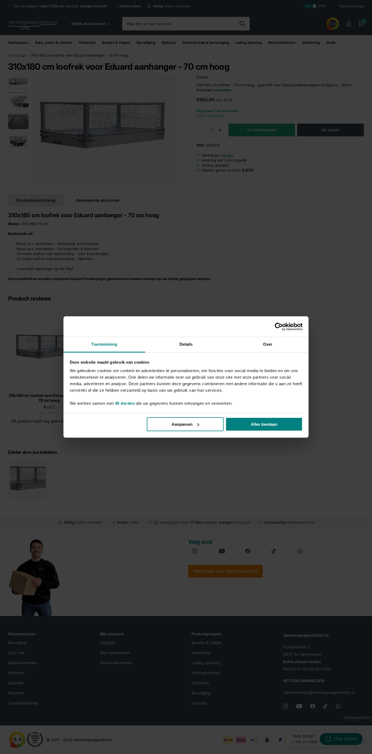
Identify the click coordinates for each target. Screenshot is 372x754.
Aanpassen (182, 424)
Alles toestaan (264, 424)
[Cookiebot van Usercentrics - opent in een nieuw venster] (279, 327)
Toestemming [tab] (104, 344)
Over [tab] (267, 344)
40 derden (125, 403)
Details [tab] (186, 344)
